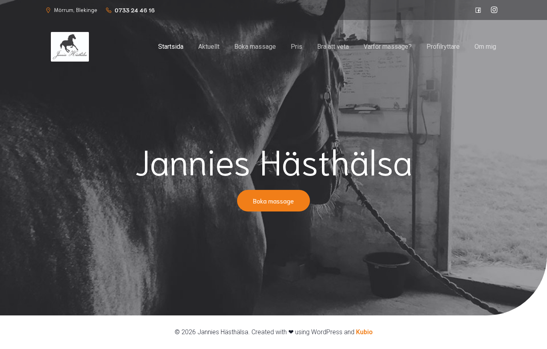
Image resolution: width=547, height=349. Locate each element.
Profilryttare (443, 46)
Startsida (170, 46)
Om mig (485, 46)
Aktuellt (208, 46)
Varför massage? (388, 46)
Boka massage (255, 46)
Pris (296, 46)
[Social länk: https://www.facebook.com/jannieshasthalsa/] (478, 10)
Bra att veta (333, 46)
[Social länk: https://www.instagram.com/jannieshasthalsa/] (494, 10)
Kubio (364, 332)
